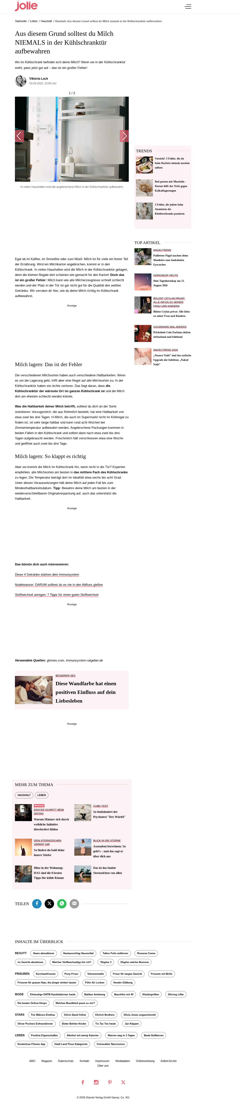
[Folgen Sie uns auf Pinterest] (110, 1082)
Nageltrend (162, 250)
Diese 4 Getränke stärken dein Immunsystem (47, 574)
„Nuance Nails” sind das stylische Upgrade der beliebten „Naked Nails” (172, 360)
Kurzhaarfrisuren (46, 973)
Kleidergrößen (150, 994)
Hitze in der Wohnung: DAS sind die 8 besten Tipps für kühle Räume (49, 872)
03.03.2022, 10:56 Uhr (43, 83)
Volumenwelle (95, 973)
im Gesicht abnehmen (30, 962)
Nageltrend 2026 (165, 350)
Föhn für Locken (94, 982)
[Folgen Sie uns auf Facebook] (83, 1082)
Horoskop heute (165, 275)
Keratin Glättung (123, 982)
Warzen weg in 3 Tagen (121, 1035)
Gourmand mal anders (169, 327)
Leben (41, 795)
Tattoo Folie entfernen (115, 953)
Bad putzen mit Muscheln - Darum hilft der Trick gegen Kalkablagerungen (171, 186)
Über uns (103, 1065)
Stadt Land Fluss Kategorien (71, 1044)
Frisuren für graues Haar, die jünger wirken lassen (47, 982)
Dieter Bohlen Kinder (74, 1023)
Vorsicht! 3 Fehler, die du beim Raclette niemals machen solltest (172, 163)
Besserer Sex (65, 675)
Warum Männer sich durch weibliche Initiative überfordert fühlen (51, 824)
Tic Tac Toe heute (105, 1023)
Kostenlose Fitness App (31, 1044)
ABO (32, 1060)
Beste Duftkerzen (154, 1035)
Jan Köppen (132, 1023)
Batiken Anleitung (94, 994)
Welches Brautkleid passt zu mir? (75, 1003)
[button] (19, 136)
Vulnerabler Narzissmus (111, 1044)
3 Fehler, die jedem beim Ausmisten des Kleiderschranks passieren (170, 209)
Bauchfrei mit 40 (123, 994)
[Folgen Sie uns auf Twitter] (123, 1082)
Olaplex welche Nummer (134, 962)
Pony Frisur (71, 973)
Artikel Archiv (169, 1060)
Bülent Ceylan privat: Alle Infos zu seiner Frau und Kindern (169, 302)
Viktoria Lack (38, 78)
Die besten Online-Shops (32, 1003)
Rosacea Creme (146, 953)
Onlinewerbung (145, 1060)
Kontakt (84, 1060)
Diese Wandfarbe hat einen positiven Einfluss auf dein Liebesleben (86, 692)
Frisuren (22, 973)
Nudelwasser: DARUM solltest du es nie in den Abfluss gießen (59, 585)
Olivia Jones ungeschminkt (140, 1014)
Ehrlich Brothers (105, 1014)
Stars (19, 1014)
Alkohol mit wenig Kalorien (83, 1035)
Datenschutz (66, 1060)
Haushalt (24, 795)
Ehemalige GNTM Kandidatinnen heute (52, 994)
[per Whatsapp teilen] (62, 903)
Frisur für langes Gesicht (127, 973)
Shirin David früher (75, 1014)
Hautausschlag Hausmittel (78, 953)
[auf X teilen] (49, 903)
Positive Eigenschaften (44, 1035)
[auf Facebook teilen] (37, 903)
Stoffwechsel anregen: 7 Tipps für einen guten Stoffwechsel (57, 595)
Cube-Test (100, 806)
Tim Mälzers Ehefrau (43, 1014)
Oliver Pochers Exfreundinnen (35, 1023)
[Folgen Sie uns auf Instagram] (96, 1082)
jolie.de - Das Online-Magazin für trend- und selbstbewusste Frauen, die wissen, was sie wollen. (26, 6)
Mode (19, 994)
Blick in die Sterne (107, 840)
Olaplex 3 (105, 962)
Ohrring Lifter (176, 994)
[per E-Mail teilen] (74, 903)
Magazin (46, 1060)
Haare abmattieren (43, 953)
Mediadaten (123, 1060)
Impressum (102, 1060)
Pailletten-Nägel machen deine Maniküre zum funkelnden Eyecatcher (170, 260)
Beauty (21, 953)
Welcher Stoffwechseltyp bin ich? (71, 962)
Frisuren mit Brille (161, 973)
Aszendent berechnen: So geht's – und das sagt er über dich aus (109, 851)
